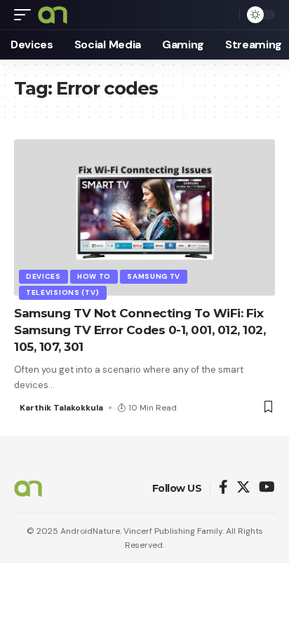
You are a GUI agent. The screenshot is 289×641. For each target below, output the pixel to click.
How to (94, 276)
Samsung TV (153, 276)
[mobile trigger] (26, 14)
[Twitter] (243, 488)
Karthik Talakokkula (61, 407)
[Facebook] (223, 488)
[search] (225, 15)
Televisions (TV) (63, 292)
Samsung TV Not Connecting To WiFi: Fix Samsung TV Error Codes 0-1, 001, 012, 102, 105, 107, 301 (139, 330)
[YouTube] (267, 488)
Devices (43, 276)
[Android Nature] (52, 14)
